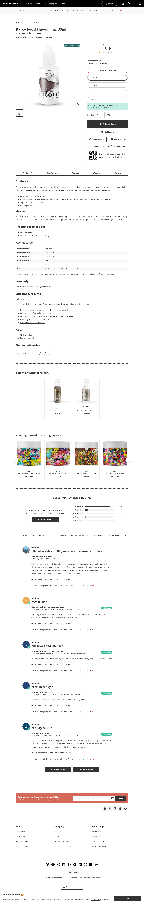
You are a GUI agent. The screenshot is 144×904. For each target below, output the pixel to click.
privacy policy (79, 878)
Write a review (50, 37)
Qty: (90, 115)
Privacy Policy (96, 900)
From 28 (35, 37)
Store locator (20, 836)
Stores (38, 4)
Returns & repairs (99, 846)
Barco (36, 22)
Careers (57, 836)
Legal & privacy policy (62, 841)
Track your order (98, 841)
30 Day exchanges (27, 335)
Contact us (96, 836)
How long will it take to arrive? (101, 107)
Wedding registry (22, 846)
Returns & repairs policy (30, 338)
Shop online (20, 832)
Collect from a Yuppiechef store (33, 313)
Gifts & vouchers (22, 841)
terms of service (92, 878)
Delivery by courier (28, 310)
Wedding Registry (51, 4)
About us (57, 832)
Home (18, 22)
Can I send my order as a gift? (32, 322)
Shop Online (27, 4)
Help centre (96, 832)
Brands (27, 22)
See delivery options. (107, 45)
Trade (64, 4)
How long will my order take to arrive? (36, 319)
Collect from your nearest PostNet (34, 316)
